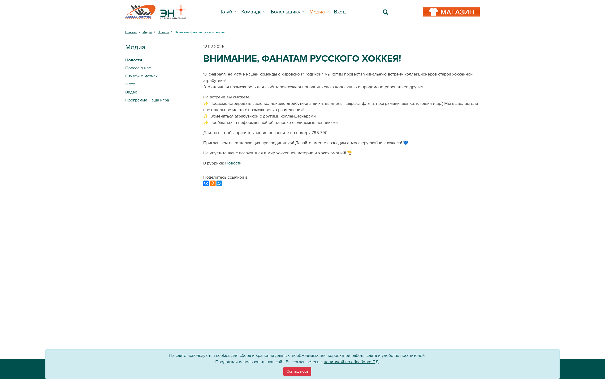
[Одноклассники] (213, 183)
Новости (233, 163)
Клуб (226, 11)
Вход (340, 11)
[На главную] (155, 12)
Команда (251, 11)
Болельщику (285, 11)
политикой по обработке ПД (351, 362)
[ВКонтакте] (206, 183)
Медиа (317, 11)
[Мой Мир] (219, 183)
